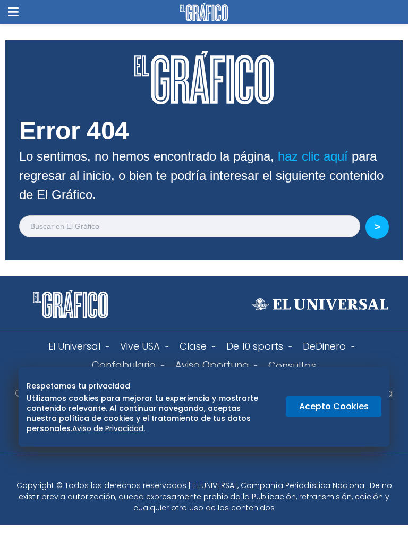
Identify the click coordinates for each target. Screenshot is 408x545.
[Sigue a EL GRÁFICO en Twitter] (200, 471)
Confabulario (124, 364)
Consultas (292, 365)
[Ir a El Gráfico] (203, 12)
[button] (13, 12)
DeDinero (324, 346)
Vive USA (140, 346)
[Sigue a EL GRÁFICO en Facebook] (193, 471)
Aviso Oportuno (212, 364)
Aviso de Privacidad (107, 428)
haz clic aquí (313, 156)
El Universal (74, 346)
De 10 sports (254, 346)
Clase (193, 346)
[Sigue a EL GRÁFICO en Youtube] (215, 471)
